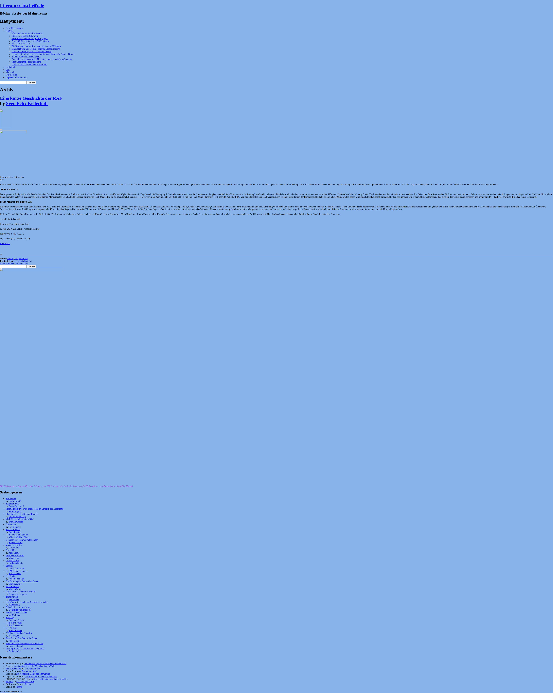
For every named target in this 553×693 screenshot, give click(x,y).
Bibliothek (10, 67)
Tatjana (28, 684)
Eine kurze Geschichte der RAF (31, 98)
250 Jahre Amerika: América (19, 633)
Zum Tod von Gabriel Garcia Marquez (29, 64)
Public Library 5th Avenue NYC (26, 56)
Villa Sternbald (12, 586)
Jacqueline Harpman (18, 594)
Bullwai (9, 681)
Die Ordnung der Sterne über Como (22, 581)
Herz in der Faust (13, 622)
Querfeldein (11, 550)
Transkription (12, 597)
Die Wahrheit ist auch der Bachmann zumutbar (27, 602)
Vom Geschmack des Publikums (26, 62)
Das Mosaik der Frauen (16, 571)
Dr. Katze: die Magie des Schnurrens (33, 674)
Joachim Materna (13, 668)
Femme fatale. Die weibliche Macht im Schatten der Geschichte (35, 509)
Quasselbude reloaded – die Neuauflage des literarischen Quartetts (42, 59)
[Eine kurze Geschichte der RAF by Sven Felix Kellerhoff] (5, 126)
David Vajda (14, 527)
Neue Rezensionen (14, 28)
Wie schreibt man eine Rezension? (27, 33)
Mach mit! (10, 72)
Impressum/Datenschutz (17, 77)
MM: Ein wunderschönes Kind (20, 519)
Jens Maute (14, 547)
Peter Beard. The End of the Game (21, 638)
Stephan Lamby (16, 542)
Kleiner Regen (12, 503)
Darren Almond (16, 646)
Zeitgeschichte (21, 258)
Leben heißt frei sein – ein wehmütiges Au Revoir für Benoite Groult (43, 54)
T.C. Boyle (14, 635)
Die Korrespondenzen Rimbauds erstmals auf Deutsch (36, 46)
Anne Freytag (14, 532)
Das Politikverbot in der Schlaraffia (41, 676)
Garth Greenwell (16, 506)
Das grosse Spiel (32, 668)
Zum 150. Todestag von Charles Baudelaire (31, 51)
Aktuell (9, 30)
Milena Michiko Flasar (19, 537)
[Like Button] (1, 129)
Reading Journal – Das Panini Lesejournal (25, 648)
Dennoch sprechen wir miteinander (22, 540)
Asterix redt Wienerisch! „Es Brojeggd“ (30, 38)
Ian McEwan (14, 615)
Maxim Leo (14, 558)
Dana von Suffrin (16, 620)
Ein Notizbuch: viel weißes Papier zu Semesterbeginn (36, 49)
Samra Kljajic (15, 511)
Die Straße (10, 576)
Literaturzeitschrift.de (22, 5)
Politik (10, 258)
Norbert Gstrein (16, 563)
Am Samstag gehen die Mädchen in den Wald (45, 663)
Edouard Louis (15, 630)
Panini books (14, 651)
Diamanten (11, 524)
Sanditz (9, 566)
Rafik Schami (15, 573)
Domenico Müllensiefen (20, 610)
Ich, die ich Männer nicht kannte (20, 591)
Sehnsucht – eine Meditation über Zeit (50, 679)
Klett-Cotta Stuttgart (23, 261)
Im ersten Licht (12, 560)
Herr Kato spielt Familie (17, 534)
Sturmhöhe (11, 498)
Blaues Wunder (13, 529)
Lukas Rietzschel (16, 568)
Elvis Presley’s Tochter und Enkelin (22, 514)
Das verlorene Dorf (25, 681)
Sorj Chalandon (16, 625)
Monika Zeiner (15, 584)
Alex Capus (13, 553)
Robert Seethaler (16, 578)
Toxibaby (10, 617)
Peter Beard (14, 641)
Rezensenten (11, 75)
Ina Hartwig (14, 604)
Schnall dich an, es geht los (18, 607)
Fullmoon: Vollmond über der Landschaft (24, 643)
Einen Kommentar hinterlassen (14, 263)
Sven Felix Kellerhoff (27, 103)
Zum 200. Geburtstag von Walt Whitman (30, 41)
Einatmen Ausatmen (15, 555)
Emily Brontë (15, 501)
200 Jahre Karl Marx (21, 43)
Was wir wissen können (16, 612)
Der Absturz (11, 628)
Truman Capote (16, 522)
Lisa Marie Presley (17, 516)
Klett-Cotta (5, 243)
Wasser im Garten (14, 545)
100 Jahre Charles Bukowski (25, 36)
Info (8, 69)
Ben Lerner (14, 599)
